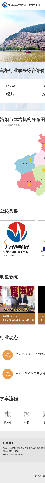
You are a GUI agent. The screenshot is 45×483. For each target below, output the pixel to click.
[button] (5, 242)
